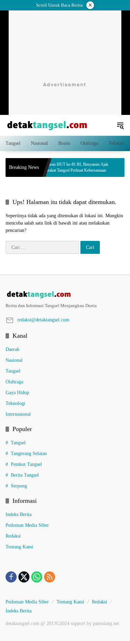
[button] (120, 125)
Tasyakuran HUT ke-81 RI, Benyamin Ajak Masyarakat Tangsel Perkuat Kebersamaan (67, 167)
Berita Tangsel (25, 475)
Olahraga (14, 381)
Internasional (18, 414)
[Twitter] (23, 577)
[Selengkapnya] (65, 294)
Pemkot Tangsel (26, 464)
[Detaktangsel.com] (47, 124)
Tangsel (13, 371)
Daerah (12, 349)
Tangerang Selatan (29, 453)
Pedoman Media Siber (27, 525)
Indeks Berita (19, 514)
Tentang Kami (19, 546)
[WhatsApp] (36, 577)
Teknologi (15, 403)
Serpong (19, 485)
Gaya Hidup (17, 392)
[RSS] (49, 577)
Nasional (14, 360)
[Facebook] (11, 577)
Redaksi (13, 536)
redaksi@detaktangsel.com (43, 319)
